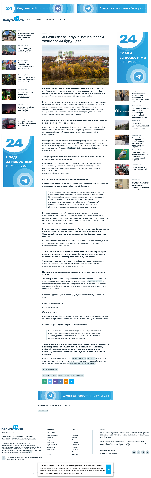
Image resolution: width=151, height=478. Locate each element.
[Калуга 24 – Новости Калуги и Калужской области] (13, 19)
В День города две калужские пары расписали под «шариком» (26, 36)
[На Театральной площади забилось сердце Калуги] (9, 50)
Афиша (54, 375)
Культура (50, 442)
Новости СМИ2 (43, 411)
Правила (75, 449)
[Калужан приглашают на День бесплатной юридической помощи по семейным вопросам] (122, 184)
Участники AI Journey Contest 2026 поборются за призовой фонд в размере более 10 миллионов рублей (140, 113)
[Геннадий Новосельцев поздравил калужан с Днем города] (9, 65)
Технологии (51, 447)
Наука (49, 440)
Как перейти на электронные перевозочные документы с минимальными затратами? (138, 142)
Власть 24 (62, 19)
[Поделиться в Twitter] (71, 381)
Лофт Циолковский (77, 375)
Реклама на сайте (107, 450)
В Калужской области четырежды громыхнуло (27, 109)
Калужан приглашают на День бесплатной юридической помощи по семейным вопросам (140, 185)
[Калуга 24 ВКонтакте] (39, 8)
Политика (50, 437)
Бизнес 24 (50, 19)
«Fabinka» (71, 148)
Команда (75, 447)
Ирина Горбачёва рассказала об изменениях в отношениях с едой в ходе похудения (140, 97)
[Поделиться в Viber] (55, 381)
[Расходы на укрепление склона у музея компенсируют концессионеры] (122, 125)
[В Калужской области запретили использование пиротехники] (9, 94)
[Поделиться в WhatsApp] (45, 381)
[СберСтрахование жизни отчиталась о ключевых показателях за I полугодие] (122, 154)
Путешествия (52, 444)
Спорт (49, 454)
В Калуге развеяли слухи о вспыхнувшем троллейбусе (27, 123)
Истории (46, 375)
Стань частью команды (109, 453)
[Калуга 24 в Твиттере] (147, 452)
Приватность (76, 452)
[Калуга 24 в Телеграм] (18, 162)
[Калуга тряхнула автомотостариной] (122, 169)
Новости (39, 19)
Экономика (51, 449)
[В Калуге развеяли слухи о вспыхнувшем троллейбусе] (9, 123)
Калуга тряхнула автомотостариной (139, 168)
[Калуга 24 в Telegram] (138, 452)
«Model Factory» (95, 281)
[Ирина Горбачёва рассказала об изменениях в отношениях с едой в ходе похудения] (122, 95)
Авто (49, 452)
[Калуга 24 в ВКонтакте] (134, 452)
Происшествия (52, 435)
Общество (51, 432)
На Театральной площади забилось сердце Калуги (25, 50)
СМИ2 (30, 452)
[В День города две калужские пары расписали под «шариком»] (9, 35)
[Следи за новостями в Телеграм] (112, 8)
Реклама (75, 454)
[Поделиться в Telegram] (50, 381)
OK (108, 469)
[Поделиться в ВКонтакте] (61, 381)
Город (29, 19)
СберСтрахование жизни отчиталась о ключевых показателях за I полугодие (140, 156)
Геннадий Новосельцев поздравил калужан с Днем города (26, 65)
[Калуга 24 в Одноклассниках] (143, 452)
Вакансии (75, 444)
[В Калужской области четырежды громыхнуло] (9, 109)
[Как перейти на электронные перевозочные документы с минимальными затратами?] (122, 140)
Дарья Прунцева (64, 375)
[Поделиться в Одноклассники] (66, 381)
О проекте (76, 442)
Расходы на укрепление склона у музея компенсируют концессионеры (140, 125)
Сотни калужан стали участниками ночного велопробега (27, 79)
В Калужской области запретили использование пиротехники (27, 95)
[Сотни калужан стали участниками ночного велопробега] (9, 79)
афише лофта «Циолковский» (82, 363)
